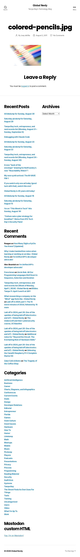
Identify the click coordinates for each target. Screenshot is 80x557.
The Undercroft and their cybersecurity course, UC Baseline (19, 321)
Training (7, 499)
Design (7, 402)
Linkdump (8, 436)
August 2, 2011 (41, 35)
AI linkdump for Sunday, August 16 (19, 196)
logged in (25, 86)
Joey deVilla (25, 35)
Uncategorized (10, 502)
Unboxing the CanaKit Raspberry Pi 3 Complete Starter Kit (20, 353)
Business (8, 383)
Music (7, 449)
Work (6, 514)
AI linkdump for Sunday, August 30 (19, 114)
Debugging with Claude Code (17, 137)
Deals (6, 399)
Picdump (8, 452)
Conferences (10, 392)
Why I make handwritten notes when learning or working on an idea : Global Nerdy (20, 254)
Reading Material (11, 474)
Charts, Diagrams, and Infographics (19, 389)
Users (6, 505)
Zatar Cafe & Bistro (12, 361)
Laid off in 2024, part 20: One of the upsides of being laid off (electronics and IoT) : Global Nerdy (20, 315)
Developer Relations (13, 405)
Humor (7, 433)
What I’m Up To (10, 511)
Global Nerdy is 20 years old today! (19, 191)
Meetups (8, 443)
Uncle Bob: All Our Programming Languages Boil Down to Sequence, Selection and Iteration (21, 275)
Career (7, 386)
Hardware (8, 427)
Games (7, 417)
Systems (8, 483)
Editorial (7, 408)
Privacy (7, 464)
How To (7, 430)
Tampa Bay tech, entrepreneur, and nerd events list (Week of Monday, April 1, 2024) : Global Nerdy (19, 286)
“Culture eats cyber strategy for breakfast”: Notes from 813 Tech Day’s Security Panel (18, 219)
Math (6, 439)
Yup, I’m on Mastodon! (14, 535)
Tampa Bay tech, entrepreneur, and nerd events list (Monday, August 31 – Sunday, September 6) (20, 129)
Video (6, 508)
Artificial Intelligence (13, 380)
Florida (7, 414)
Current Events (11, 396)
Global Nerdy (40, 5)
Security (8, 477)
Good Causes (10, 424)
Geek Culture (10, 421)
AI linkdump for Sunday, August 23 (19, 142)
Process (7, 468)
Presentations (10, 461)
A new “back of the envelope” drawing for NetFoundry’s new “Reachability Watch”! (20, 168)
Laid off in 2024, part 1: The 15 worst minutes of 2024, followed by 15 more (21, 304)
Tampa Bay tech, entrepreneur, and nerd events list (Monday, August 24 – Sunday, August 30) (20, 157)
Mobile (7, 446)
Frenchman (9, 272)
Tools (6, 495)
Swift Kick (8, 480)
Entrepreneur (10, 411)
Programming (10, 471)
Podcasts (8, 458)
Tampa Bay (9, 486)
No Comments (58, 35)
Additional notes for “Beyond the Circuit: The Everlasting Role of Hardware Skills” (20, 337)
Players (7, 455)
